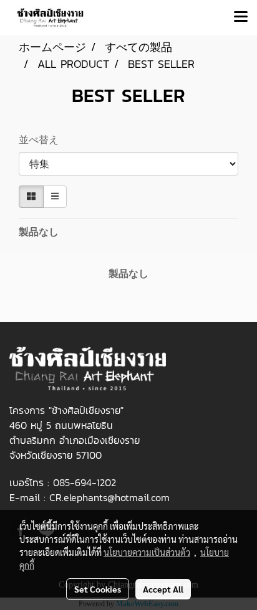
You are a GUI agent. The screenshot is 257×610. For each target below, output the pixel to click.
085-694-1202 (84, 482)
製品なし (39, 231)
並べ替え (42, 139)
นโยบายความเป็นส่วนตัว (147, 552)
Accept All (163, 588)
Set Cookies (97, 588)
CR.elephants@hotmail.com (109, 497)
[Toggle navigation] (241, 17)
